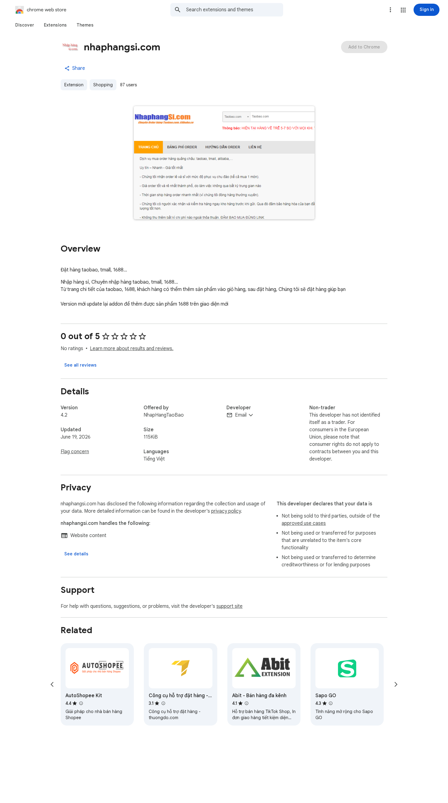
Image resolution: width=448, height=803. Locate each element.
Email (241, 415)
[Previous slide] (52, 684)
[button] (403, 10)
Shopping (103, 85)
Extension (74, 85)
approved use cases (304, 523)
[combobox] (234, 9)
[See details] (76, 554)
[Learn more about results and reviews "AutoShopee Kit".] (80, 703)
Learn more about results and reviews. (131, 349)
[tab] (24, 25)
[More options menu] (390, 10)
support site (229, 606)
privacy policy (226, 511)
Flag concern (75, 452)
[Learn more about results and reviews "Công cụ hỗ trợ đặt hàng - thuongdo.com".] (163, 703)
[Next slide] (396, 684)
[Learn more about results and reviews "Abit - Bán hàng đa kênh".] (246, 703)
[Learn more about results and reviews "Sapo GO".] (330, 703)
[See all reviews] (80, 365)
